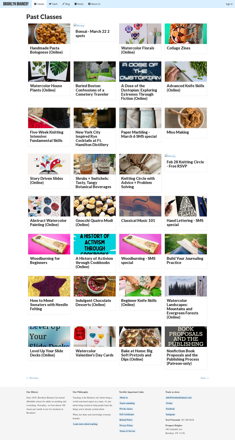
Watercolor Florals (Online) (137, 50)
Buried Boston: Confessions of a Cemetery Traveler (92, 90)
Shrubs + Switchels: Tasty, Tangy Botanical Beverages (93, 182)
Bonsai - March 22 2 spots (93, 33)
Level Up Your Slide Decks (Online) (46, 353)
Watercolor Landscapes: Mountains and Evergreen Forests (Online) (182, 309)
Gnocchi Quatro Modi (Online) (94, 222)
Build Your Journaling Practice (185, 260)
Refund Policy (126, 419)
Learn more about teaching (85, 423)
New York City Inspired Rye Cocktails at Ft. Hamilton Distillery (92, 138)
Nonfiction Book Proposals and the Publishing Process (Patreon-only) (183, 357)
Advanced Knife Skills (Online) (185, 88)
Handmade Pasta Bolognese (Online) (46, 50)
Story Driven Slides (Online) (46, 180)
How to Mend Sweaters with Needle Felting (49, 304)
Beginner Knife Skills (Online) (139, 302)
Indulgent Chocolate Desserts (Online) (93, 302)
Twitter (169, 403)
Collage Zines (178, 48)
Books (80, 4)
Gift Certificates (127, 414)
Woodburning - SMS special (138, 260)
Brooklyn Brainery (16, 4)
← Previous (32, 378)
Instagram (170, 414)
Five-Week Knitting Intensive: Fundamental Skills (46, 136)
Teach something (127, 403)
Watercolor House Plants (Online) (46, 88)
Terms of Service (127, 430)
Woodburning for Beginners (45, 260)
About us (124, 397)
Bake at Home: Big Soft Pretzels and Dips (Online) (137, 355)
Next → (205, 378)
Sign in (229, 4)
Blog (67, 4)
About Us (95, 4)
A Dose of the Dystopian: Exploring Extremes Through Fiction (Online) (139, 92)
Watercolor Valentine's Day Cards (95, 353)
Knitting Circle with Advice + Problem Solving (138, 182)
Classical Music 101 (138, 220)
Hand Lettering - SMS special (185, 222)
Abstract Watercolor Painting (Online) (48, 222)
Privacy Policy (126, 425)
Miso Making (178, 132)
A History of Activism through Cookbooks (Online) (94, 262)
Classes (40, 4)
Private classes (126, 408)
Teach (54, 4)
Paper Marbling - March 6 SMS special (139, 134)
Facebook (170, 408)
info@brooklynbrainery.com (179, 397)
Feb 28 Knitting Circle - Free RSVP (185, 164)
